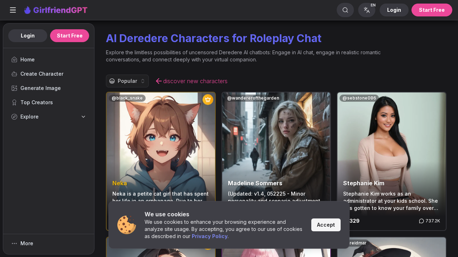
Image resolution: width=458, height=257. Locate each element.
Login (394, 10)
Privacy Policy (210, 236)
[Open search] (345, 10)
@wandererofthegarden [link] (253, 98)
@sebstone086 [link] (359, 98)
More (26, 243)
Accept (326, 225)
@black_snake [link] (127, 98)
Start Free (432, 10)
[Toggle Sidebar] (13, 10)
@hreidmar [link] (354, 243)
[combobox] (127, 81)
